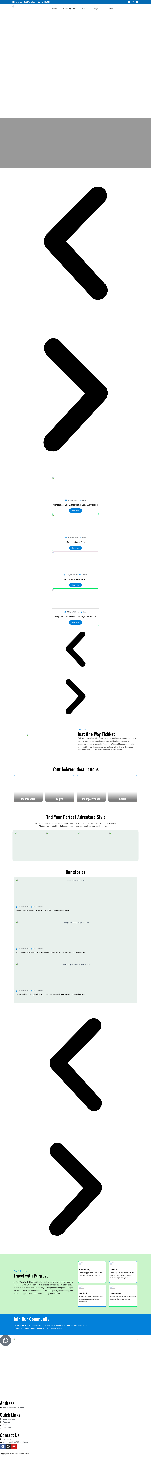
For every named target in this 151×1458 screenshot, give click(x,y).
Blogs (96, 8)
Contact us (109, 8)
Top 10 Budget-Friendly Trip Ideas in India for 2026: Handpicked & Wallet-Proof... (51, 952)
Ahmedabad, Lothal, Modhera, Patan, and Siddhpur (75, 505)
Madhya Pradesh (91, 799)
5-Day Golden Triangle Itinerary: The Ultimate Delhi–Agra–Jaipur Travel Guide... (51, 994)
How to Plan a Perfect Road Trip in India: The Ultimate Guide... (43, 910)
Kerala (122, 799)
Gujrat (59, 799)
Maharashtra (28, 799)
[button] (75, 243)
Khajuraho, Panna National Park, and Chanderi (75, 617)
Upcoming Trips (69, 8)
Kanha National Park (75, 542)
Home (54, 8)
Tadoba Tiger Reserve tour (75, 579)
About (84, 8)
